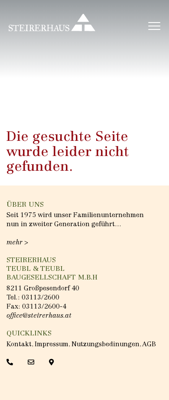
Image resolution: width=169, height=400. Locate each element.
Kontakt (19, 344)
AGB (149, 344)
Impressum (51, 344)
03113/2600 (40, 298)
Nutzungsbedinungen (106, 344)
